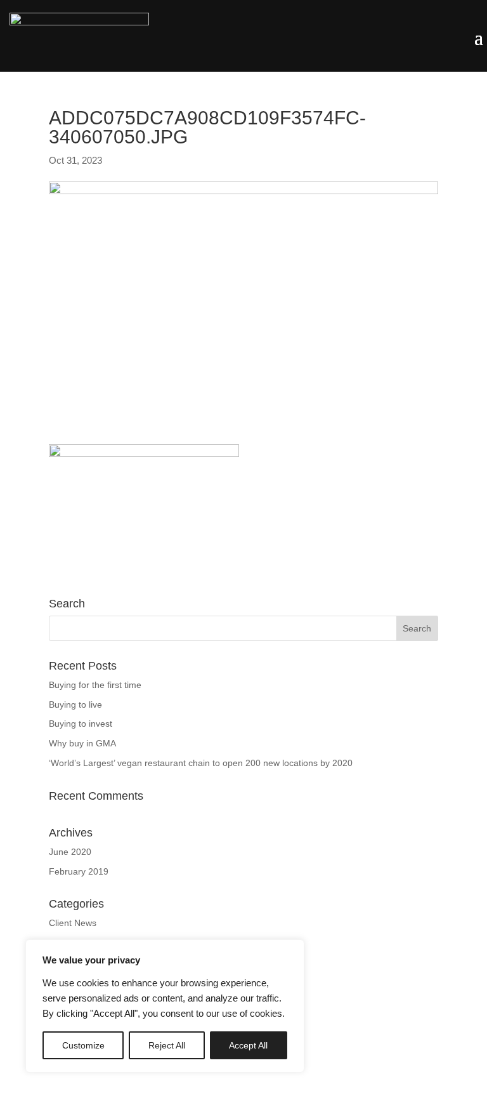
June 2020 (70, 852)
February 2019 (78, 871)
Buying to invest (80, 723)
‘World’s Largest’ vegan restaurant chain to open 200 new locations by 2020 (201, 763)
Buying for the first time (95, 685)
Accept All (248, 1045)
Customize (83, 1045)
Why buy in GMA (82, 743)
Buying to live (75, 704)
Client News (72, 923)
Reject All (166, 1045)
